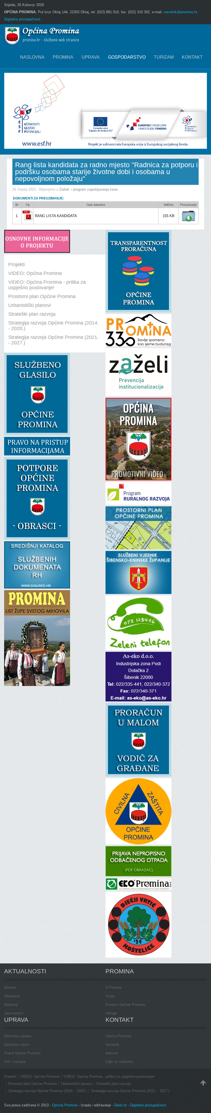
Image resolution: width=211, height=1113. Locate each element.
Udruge (111, 1013)
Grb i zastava (15, 1062)
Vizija (110, 996)
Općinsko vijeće (17, 1044)
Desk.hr (120, 1105)
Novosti (10, 987)
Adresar (112, 1053)
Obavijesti (12, 996)
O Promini (113, 987)
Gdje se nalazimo (119, 1062)
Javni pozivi (13, 1013)
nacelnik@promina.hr (180, 12)
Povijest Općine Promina (125, 1005)
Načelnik (112, 1044)
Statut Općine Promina (22, 1053)
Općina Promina (118, 1036)
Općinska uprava (17, 1036)
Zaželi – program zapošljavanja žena (88, 189)
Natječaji (11, 1005)
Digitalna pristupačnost (22, 19)
